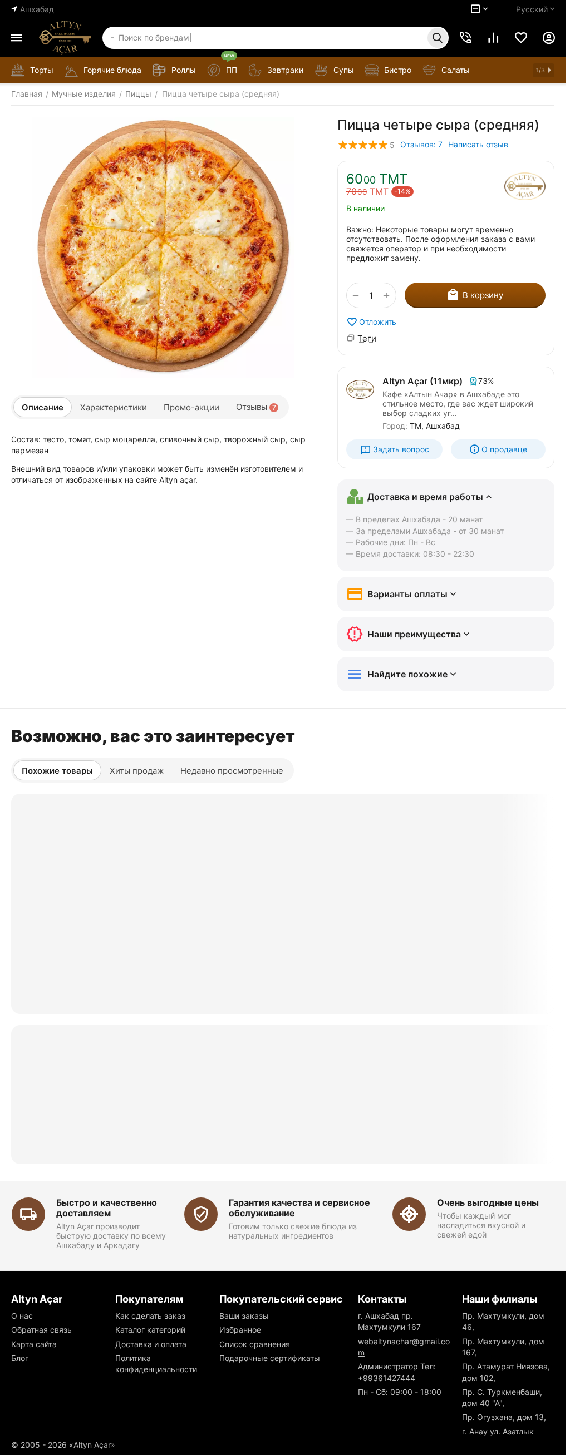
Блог (19, 1358)
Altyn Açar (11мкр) (422, 381)
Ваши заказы (244, 1315)
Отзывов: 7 (421, 144)
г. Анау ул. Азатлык (498, 1431)
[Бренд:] (525, 186)
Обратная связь (41, 1329)
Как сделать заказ (150, 1315)
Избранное (240, 1329)
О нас (22, 1315)
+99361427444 (386, 1378)
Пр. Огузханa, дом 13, (504, 1417)
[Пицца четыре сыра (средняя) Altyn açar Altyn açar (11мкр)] (163, 247)
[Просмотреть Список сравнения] (493, 38)
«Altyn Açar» (92, 1444)
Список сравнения (254, 1344)
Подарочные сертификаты (269, 1358)
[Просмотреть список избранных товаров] (521, 38)
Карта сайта (34, 1344)
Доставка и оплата (150, 1344)
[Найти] (438, 38)
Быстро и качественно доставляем (106, 1208)
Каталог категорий (150, 1329)
